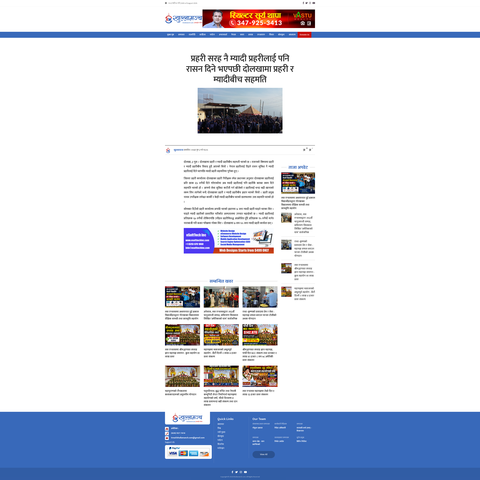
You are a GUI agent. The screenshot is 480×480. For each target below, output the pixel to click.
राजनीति (192, 34)
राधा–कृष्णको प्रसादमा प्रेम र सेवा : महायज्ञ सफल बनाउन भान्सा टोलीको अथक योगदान (259, 315)
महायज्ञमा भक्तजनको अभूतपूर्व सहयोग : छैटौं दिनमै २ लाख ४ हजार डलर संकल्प (220, 353)
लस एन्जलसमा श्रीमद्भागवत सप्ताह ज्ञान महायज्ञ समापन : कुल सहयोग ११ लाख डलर (182, 353)
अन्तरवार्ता (223, 34)
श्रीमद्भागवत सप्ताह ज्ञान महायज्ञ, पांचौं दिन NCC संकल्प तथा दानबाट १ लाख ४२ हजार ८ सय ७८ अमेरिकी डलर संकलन (259, 354)
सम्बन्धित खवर (221, 281)
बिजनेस (221, 444)
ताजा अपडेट (298, 167)
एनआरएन (261, 34)
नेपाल (233, 34)
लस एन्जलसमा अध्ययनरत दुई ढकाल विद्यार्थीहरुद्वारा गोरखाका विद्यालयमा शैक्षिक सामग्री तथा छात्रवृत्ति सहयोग (182, 315)
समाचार (181, 34)
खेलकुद (281, 34)
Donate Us (304, 34)
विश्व (219, 428)
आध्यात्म (292, 34)
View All (263, 454)
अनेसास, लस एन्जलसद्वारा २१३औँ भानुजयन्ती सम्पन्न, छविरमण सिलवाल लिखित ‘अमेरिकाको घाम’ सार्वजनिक (221, 315)
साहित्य (203, 34)
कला (242, 34)
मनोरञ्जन (221, 448)
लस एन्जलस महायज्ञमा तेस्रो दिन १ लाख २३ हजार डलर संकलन (258, 393)
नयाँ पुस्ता (221, 432)
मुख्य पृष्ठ (170, 34)
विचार (271, 34)
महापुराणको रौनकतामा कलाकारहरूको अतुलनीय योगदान (180, 393)
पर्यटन (212, 34)
